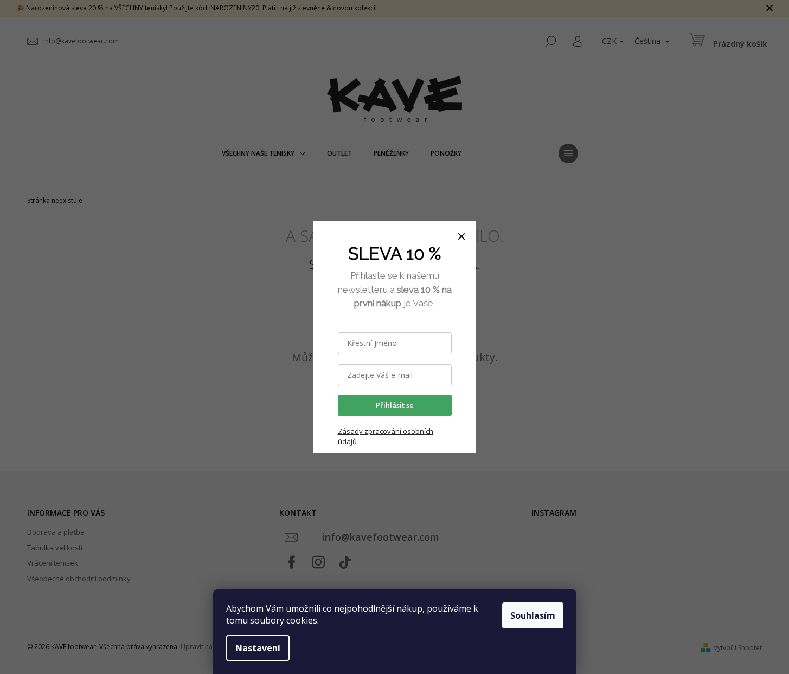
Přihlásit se (395, 405)
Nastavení (257, 648)
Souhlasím (532, 615)
